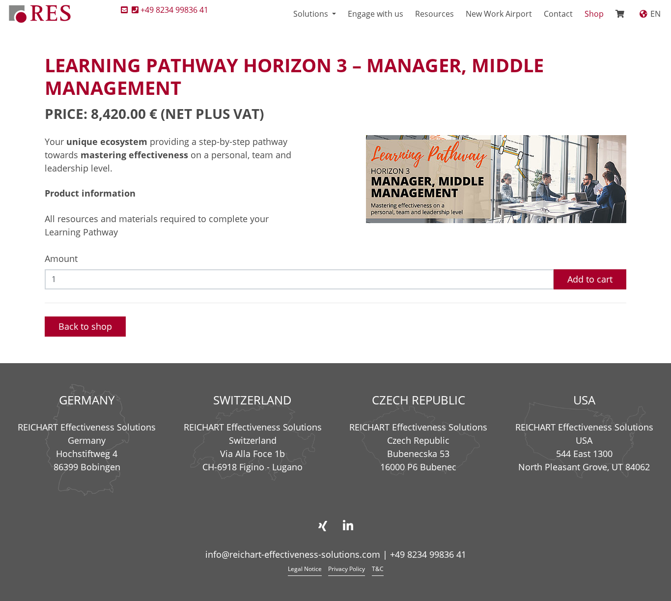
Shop (594, 13)
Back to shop (85, 326)
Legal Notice (305, 569)
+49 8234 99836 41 (174, 9)
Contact (558, 13)
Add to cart (590, 279)
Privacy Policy (346, 569)
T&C (378, 569)
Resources (434, 13)
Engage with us (375, 13)
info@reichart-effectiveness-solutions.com (292, 554)
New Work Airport (499, 13)
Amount (61, 258)
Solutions (311, 13)
